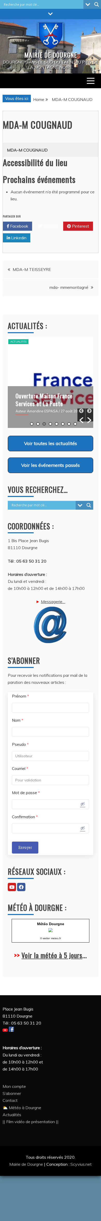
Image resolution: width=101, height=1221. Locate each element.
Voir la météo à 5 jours (51, 955)
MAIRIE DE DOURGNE (50, 54)
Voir (50, 443)
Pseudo (20, 744)
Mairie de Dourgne (26, 1164)
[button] (81, 414)
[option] (50, 382)
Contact (10, 1100)
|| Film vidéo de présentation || (31, 1121)
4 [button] (50, 424)
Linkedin (18, 237)
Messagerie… (53, 601)
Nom (17, 720)
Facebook (18, 226)
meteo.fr (56, 938)
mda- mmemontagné (68, 287)
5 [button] (56, 424)
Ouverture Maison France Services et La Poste (44, 400)
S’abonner (12, 1093)
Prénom (20, 696)
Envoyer (25, 847)
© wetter (45, 938)
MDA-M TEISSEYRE (32, 269)
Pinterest (80, 226)
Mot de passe (26, 792)
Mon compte (14, 1086)
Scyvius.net (81, 1164)
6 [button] (62, 424)
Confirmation (25, 816)
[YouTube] (12, 887)
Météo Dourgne (50, 924)
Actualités (18, 341)
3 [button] (44, 424)
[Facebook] (21, 887)
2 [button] (38, 424)
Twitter (49, 226)
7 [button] (69, 424)
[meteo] (50, 931)
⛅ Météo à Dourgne (22, 1107)
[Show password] (82, 804)
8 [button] (75, 424)
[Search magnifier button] (96, 4)
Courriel (20, 768)
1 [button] (31, 424)
